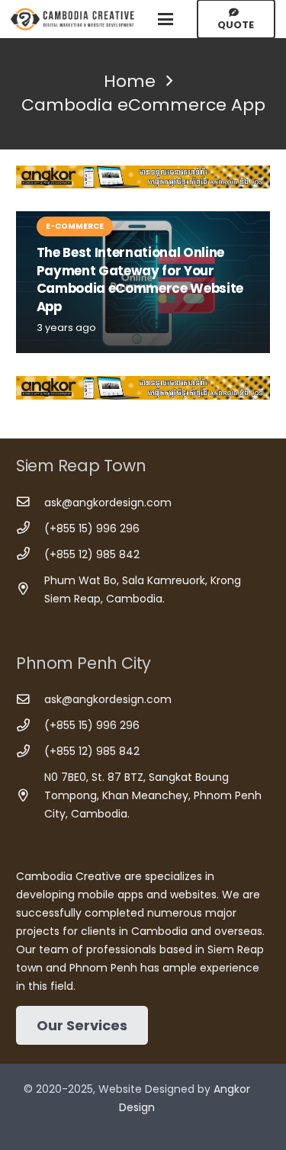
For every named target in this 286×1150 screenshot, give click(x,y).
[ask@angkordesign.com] (30, 502)
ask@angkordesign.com (108, 502)
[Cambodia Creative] (74, 19)
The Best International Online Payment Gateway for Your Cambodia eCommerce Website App (140, 279)
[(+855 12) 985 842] (30, 554)
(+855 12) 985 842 (92, 554)
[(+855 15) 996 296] (30, 528)
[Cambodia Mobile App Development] (143, 177)
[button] (165, 19)
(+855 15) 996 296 (92, 528)
